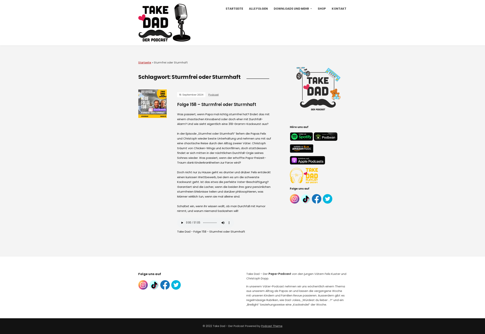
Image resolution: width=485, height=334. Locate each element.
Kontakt (339, 9)
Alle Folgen (258, 9)
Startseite (234, 9)
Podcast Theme (271, 326)
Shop (322, 9)
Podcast (213, 94)
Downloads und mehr (291, 9)
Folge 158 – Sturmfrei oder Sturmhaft (216, 104)
